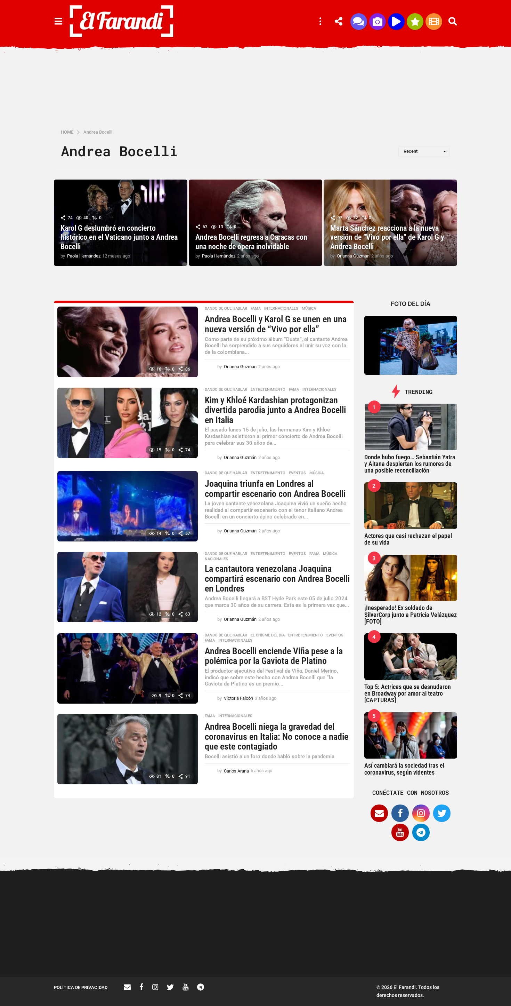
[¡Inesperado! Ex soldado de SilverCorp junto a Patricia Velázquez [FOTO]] (410, 578)
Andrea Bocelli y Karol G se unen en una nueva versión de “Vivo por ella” (276, 324)
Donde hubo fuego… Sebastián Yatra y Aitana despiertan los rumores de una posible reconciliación (409, 463)
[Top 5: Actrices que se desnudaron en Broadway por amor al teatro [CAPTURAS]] (410, 656)
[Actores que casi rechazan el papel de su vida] (410, 505)
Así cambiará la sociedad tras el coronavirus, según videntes (404, 769)
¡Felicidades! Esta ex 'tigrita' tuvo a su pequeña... (436, 900)
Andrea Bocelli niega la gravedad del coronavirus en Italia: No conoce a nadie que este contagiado (276, 736)
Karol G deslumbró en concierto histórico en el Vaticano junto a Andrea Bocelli (119, 237)
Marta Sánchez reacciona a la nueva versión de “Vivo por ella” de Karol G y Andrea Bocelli (387, 237)
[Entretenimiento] (433, 21)
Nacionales (216, 559)
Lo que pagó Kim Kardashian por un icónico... (297, 951)
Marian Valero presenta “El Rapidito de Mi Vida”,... (366, 951)
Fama (256, 309)
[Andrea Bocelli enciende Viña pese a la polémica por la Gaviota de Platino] (127, 668)
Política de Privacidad (80, 987)
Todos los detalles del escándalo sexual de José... (227, 951)
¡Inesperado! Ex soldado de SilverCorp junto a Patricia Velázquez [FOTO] (410, 614)
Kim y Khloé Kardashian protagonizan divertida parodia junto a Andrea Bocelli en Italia (275, 410)
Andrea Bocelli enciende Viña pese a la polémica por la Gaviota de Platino (274, 656)
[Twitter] (442, 813)
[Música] (396, 21)
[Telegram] (421, 832)
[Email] (379, 813)
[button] (58, 22)
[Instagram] (421, 813)
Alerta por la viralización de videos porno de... (88, 951)
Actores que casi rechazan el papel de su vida (408, 539)
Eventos (297, 473)
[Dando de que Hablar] (358, 21)
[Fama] (377, 21)
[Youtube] (400, 832)
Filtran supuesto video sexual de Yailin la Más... (158, 951)
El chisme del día (268, 635)
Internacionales (281, 309)
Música (309, 309)
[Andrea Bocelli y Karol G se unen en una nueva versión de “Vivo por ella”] (127, 342)
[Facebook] (400, 813)
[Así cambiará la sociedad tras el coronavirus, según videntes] (410, 735)
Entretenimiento (268, 390)
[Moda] (415, 21)
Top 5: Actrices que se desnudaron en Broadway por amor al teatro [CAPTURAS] (407, 693)
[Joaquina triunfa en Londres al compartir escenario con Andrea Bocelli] (127, 506)
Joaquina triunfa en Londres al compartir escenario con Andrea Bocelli (275, 488)
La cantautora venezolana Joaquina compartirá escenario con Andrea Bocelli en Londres (277, 578)
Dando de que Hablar (226, 309)
